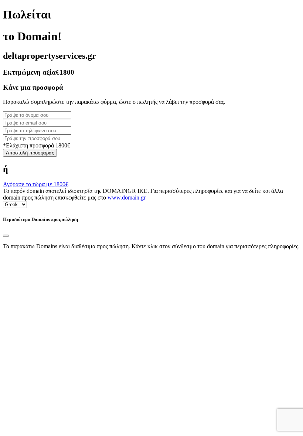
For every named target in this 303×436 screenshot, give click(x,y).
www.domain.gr (127, 197)
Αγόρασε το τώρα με (35, 184)
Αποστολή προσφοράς (30, 153)
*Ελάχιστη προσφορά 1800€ (36, 145)
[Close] (6, 236)
